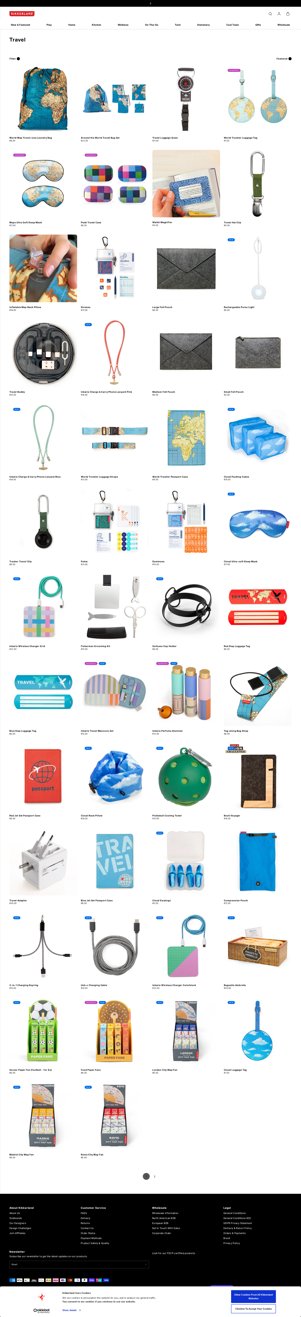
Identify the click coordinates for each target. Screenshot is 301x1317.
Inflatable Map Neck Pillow (25, 307)
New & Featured (20, 24)
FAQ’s (84, 1213)
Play (49, 24)
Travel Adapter (18, 900)
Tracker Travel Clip (20, 561)
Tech (178, 24)
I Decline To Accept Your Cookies (253, 1308)
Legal (227, 1207)
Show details (69, 1310)
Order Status (88, 1233)
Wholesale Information (165, 1213)
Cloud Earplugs (161, 900)
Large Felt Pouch (162, 307)
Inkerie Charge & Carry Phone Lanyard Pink (106, 392)
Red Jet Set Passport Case (24, 815)
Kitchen (96, 24)
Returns (85, 1223)
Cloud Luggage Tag (235, 1070)
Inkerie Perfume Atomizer (167, 731)
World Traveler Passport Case (170, 476)
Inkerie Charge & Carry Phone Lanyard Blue (35, 476)
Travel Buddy (17, 392)
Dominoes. (158, 561)
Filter (13, 58)
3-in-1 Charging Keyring (23, 985)
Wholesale (283, 24)
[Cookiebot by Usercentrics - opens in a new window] (41, 1311)
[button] (270, 14)
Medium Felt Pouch (163, 392)
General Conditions (234, 1213)
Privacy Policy (231, 1243)
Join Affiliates (17, 1233)
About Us (14, 1213)
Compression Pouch (236, 900)
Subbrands (15, 1218)
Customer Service (93, 1207)
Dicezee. (86, 307)
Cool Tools (232, 24)
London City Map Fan (164, 1070)
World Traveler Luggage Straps (99, 476)
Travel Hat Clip (232, 222)
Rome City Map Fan (92, 1154)
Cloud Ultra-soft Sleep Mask (241, 561)
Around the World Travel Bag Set (100, 137)
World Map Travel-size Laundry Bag (30, 137)
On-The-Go (151, 24)
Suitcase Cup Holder (164, 646)
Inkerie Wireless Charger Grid (27, 646)
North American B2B (164, 1218)
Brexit (226, 1238)
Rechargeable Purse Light (239, 307)
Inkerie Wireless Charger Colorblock (174, 985)
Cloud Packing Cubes (236, 476)
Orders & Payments (234, 1233)
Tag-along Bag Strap (236, 731)
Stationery (203, 24)
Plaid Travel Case (91, 222)
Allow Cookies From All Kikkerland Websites (253, 1296)
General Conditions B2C (237, 1218)
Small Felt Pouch (234, 392)
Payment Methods (91, 1238)
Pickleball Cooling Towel (167, 815)
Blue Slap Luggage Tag (22, 731)
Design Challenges (20, 1228)
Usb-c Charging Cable (94, 985)
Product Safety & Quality (95, 1243)
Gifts (258, 24)
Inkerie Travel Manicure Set (97, 731)
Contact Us (87, 1228)
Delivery (85, 1218)
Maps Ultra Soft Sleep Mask (25, 222)
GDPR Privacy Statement (237, 1223)
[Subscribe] (146, 1264)
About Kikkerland (21, 1207)
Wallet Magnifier (162, 222)
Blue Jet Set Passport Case (97, 900)
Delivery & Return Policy (237, 1228)
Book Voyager (232, 815)
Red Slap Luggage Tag (237, 646)
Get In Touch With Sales (166, 1228)
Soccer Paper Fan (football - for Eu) (30, 1070)
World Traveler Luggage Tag (240, 137)
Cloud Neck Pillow (92, 815)
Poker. (85, 561)
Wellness (123, 24)
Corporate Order (161, 1233)
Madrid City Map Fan (21, 1154)
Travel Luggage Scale (165, 137)
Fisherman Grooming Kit (95, 646)
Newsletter (17, 1251)
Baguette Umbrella (235, 985)
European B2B (160, 1223)
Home (71, 24)
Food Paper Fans (91, 1070)
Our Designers (17, 1223)
